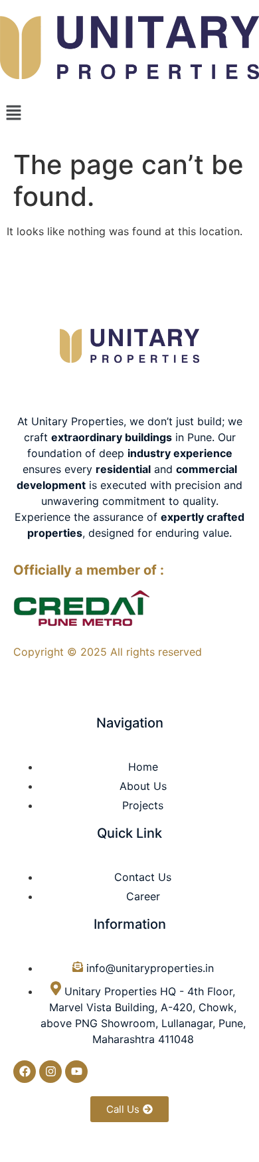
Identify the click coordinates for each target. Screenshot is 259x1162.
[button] (129, 113)
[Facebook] (24, 1071)
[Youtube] (76, 1071)
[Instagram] (50, 1071)
